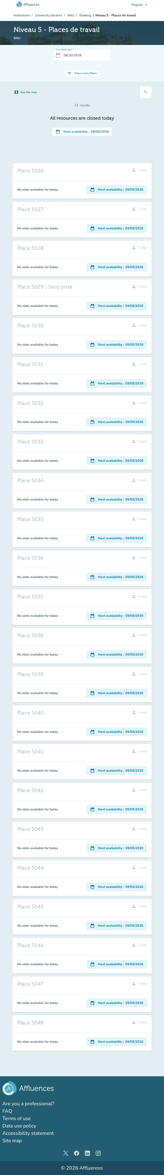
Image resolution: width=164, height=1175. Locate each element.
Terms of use (16, 1118)
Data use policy (19, 1125)
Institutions (22, 15)
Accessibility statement (28, 1133)
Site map (12, 1140)
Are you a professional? (38, 1103)
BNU (70, 15)
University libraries (48, 15)
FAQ (7, 1111)
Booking (85, 15)
